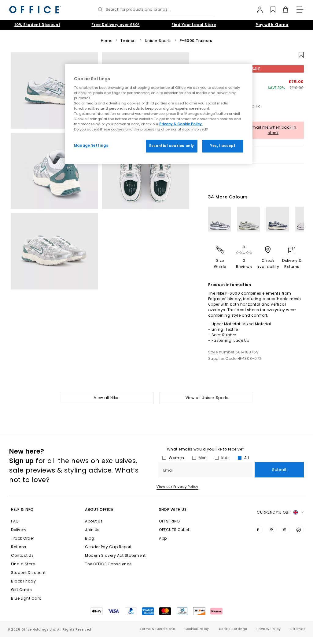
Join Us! (93, 529)
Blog (89, 538)
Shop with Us (172, 509)
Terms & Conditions (157, 629)
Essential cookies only (171, 145)
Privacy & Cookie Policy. (181, 124)
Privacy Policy (268, 629)
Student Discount (28, 572)
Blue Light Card (26, 598)
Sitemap (298, 629)
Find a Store (23, 564)
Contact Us (22, 555)
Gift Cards (21, 589)
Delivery (18, 529)
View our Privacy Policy (177, 486)
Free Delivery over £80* (115, 24)
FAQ (15, 521)
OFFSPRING (169, 521)
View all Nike (106, 397)
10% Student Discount (37, 24)
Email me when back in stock (273, 130)
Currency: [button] (273, 512)
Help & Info (22, 509)
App (163, 538)
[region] (158, 114)
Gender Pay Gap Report (108, 546)
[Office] (35, 10)
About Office (99, 509)
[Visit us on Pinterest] (273, 529)
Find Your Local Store (193, 24)
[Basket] (282, 9)
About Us (94, 521)
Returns (18, 546)
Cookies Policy (196, 629)
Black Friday (23, 581)
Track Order (22, 538)
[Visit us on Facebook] (259, 529)
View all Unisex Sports (207, 397)
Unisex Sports (158, 41)
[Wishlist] (269, 9)
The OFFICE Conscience (108, 564)
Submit (279, 469)
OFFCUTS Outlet (174, 529)
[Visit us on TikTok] (300, 529)
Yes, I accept (222, 145)
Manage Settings (91, 145)
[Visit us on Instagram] (286, 529)
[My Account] (257, 9)
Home (106, 41)
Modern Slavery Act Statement (115, 555)
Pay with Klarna (272, 24)
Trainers (128, 41)
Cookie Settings (233, 629)
